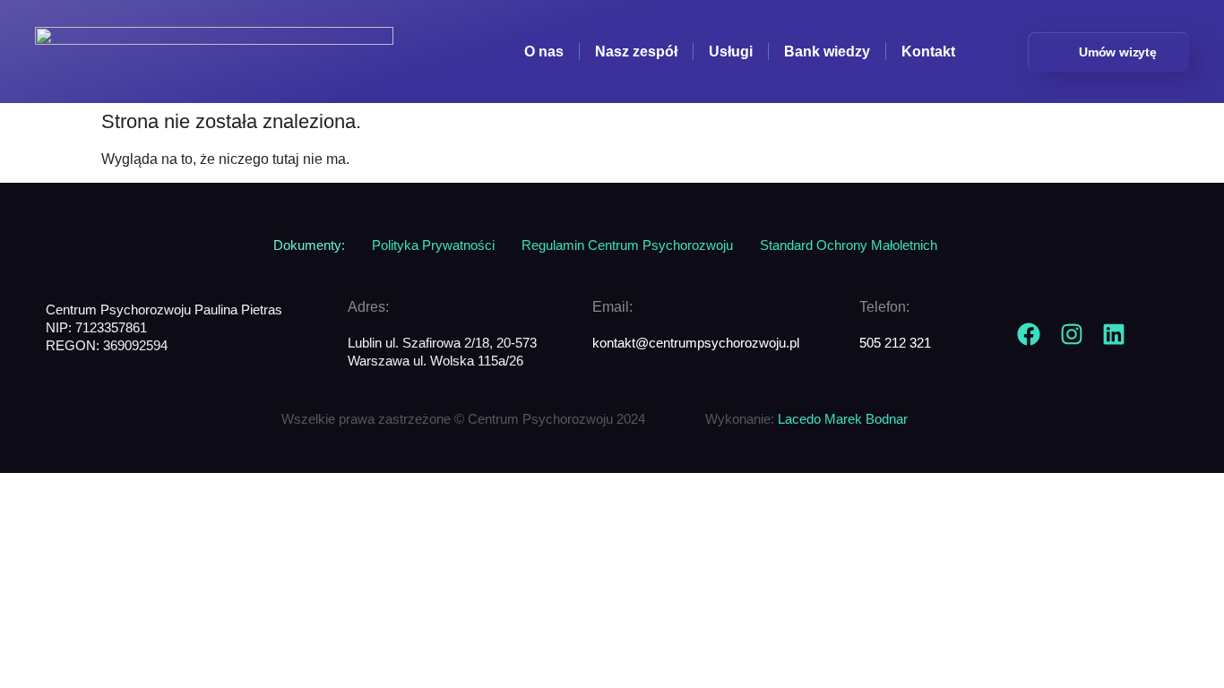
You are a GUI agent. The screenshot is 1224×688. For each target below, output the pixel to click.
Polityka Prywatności (433, 245)
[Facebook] (1028, 334)
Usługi (731, 51)
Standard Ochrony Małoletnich (848, 245)
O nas (544, 51)
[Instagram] (1071, 334)
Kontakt (928, 51)
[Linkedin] (1114, 334)
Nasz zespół (636, 51)
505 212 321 (895, 343)
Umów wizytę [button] (1118, 52)
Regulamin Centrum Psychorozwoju (627, 245)
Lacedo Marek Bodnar (843, 419)
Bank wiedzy (827, 51)
